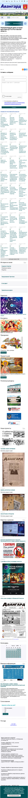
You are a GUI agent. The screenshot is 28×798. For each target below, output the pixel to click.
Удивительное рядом (7, 290)
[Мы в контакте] (17, 1)
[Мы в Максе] (22, 1)
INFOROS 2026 (15, 785)
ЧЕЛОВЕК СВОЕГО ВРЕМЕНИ (8, 448)
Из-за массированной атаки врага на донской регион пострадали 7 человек (23, 234)
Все (24, 428)
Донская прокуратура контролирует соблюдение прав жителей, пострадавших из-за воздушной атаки (13, 236)
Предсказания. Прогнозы (8, 276)
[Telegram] (26, 69)
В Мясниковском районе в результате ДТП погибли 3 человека (5, 206)
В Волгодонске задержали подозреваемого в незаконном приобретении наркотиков (14, 177)
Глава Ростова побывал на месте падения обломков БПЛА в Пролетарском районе (5, 190)
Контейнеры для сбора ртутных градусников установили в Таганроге (23, 250)
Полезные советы (6, 268)
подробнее (17, 789)
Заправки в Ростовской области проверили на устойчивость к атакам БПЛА (13, 136)
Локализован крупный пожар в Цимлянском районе (14, 148)
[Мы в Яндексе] (24, 1)
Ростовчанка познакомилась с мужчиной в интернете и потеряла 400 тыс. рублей (23, 177)
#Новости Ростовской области (10, 111)
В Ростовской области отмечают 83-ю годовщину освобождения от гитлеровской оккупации (5, 149)
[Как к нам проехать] (6, 1)
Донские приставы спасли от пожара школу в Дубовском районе (14, 121)
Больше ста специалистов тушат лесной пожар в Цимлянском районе (4, 177)
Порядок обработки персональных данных (12, 767)
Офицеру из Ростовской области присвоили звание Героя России (4, 136)
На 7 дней (13, 723)
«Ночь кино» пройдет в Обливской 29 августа (12, 598)
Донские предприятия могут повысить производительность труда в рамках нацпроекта (13, 540)
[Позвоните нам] (9, 1)
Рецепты (4, 270)
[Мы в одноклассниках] (19, 1)
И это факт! (4, 283)
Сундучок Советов (6, 266)
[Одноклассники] (23, 69)
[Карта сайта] (12, 1)
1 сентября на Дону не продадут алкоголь (11, 561)
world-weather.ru (13, 725)
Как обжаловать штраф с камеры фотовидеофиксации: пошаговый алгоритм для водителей (13, 685)
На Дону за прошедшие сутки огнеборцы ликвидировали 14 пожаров (23, 220)
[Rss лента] (14, 1)
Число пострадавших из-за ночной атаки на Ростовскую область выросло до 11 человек (23, 192)
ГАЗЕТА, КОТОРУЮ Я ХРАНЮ (8, 490)
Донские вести (17, 23)
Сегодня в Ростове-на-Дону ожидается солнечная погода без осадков (5, 234)
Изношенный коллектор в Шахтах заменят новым (23, 135)
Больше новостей (14, 259)
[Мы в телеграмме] (26, 1)
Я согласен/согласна (14, 795)
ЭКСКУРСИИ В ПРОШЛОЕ (7, 514)
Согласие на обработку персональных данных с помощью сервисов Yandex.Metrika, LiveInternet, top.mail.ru (13, 779)
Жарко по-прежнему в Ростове (4, 161)
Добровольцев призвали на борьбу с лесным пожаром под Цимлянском (23, 149)
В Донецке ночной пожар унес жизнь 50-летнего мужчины (13, 219)
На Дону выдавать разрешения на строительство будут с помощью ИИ (23, 121)
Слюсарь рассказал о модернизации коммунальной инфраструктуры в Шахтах (14, 251)
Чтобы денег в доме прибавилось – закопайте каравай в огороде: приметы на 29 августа (4, 252)
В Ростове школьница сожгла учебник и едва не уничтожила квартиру (14, 190)
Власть (8, 23)
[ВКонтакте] (25, 69)
